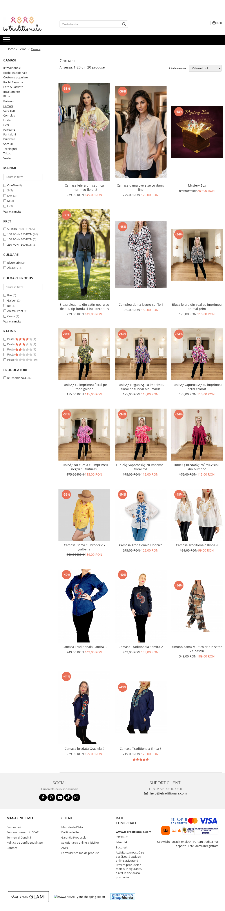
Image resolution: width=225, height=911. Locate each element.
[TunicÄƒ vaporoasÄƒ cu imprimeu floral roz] (141, 435)
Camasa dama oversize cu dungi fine (141, 187)
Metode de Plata (72, 827)
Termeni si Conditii (19, 837)
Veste (7, 158)
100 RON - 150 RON (19, 234)
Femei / (24, 49)
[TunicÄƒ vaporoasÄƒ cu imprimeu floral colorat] (197, 354)
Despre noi (14, 827)
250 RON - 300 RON (19, 244)
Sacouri (8, 144)
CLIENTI (67, 818)
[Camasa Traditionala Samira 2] (141, 606)
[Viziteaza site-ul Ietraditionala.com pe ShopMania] (122, 896)
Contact (12, 848)
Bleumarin (14, 263)
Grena (11, 316)
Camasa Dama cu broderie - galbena (84, 547)
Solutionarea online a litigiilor (80, 842)
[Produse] (7, 40)
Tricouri (8, 153)
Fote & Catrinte (13, 87)
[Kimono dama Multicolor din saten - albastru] (197, 606)
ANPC (65, 848)
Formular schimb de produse (80, 853)
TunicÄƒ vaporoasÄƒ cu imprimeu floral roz (140, 467)
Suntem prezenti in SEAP (23, 832)
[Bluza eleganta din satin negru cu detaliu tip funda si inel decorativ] (84, 254)
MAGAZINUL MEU (20, 818)
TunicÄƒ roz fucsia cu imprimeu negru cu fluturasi (84, 467)
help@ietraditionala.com (168, 793)
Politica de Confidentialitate (25, 842)
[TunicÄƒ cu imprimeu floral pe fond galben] (84, 354)
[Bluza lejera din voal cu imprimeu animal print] (197, 255)
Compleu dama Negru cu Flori (141, 304)
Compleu (9, 115)
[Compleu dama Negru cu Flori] (141, 254)
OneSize (12, 185)
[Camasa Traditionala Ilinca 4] (197, 515)
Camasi (8, 106)
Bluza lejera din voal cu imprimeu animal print (197, 306)
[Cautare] (124, 24)
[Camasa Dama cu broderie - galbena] (84, 515)
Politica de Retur (72, 832)
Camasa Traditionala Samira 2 (141, 647)
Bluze (6, 96)
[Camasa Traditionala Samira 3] (84, 606)
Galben (11, 300)
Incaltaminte (11, 92)
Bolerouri (9, 101)
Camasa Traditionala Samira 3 (84, 647)
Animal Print (15, 311)
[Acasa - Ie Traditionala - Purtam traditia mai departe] (25, 24)
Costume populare (15, 77)
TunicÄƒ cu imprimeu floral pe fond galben (84, 387)
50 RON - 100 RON (19, 229)
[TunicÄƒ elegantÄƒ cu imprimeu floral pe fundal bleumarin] (141, 354)
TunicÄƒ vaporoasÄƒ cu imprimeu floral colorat (197, 387)
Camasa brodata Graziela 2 (84, 748)
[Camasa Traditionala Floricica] (141, 515)
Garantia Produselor (74, 837)
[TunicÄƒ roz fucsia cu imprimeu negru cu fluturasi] (84, 435)
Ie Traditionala (16, 378)
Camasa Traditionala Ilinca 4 (197, 545)
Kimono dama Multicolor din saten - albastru (196, 649)
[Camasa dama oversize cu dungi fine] (141, 132)
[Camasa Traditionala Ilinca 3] (141, 707)
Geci (6, 125)
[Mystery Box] (197, 132)
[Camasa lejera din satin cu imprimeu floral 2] (84, 132)
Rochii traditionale (15, 73)
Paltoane (9, 129)
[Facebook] (43, 797)
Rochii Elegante (13, 82)
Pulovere (9, 139)
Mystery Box (197, 185)
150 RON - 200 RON (19, 239)
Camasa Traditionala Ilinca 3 (140, 748)
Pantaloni (9, 134)
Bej (9, 305)
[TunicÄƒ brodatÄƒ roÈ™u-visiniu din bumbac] (197, 435)
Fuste (7, 120)
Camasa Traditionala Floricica (140, 545)
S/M (10, 196)
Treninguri (10, 149)
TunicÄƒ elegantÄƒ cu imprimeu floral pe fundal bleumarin (140, 387)
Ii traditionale (12, 68)
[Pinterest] (51, 797)
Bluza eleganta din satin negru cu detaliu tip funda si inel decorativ (84, 306)
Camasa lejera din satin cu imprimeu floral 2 (84, 187)
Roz (9, 295)
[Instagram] (76, 797)
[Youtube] (60, 797)
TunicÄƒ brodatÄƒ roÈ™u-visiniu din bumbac (197, 467)
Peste (11, 339)
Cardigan (9, 111)
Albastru (12, 268)
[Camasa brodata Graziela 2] (84, 707)
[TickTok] (68, 797)
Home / (12, 49)
